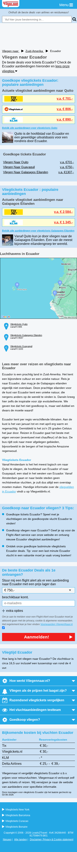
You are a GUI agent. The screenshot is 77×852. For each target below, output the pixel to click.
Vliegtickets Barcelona (17, 815)
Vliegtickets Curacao (16, 821)
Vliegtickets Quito (19, 324)
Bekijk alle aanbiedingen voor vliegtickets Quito (29, 128)
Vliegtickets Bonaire (16, 826)
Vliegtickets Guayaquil (21, 346)
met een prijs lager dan (39, 584)
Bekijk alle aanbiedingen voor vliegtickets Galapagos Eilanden (38, 230)
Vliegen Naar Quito (15, 162)
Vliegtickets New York (17, 809)
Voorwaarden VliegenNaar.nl (56, 624)
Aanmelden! (36, 637)
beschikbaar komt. (15, 597)
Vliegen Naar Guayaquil (19, 167)
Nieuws (7, 839)
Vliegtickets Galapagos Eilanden (26, 335)
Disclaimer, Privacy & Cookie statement (51, 839)
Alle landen (20, 839)
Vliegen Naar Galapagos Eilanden (25, 172)
